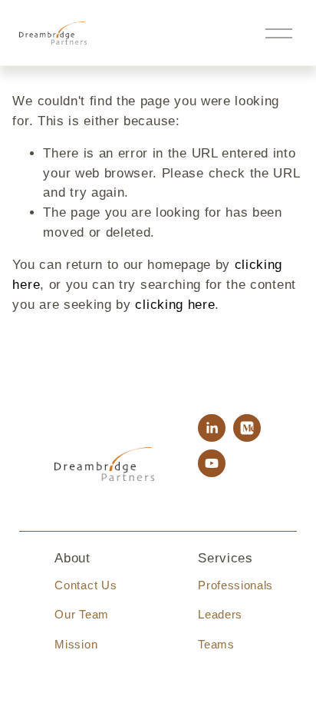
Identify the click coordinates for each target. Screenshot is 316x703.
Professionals (235, 585)
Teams (216, 644)
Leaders (220, 614)
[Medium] (247, 428)
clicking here (175, 304)
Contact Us (85, 585)
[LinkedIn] (211, 428)
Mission (75, 644)
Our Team (81, 614)
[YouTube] (211, 463)
